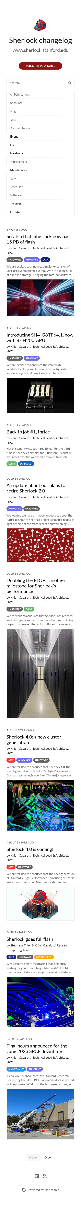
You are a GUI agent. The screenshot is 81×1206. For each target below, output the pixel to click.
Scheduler (16, 187)
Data (13, 119)
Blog (13, 111)
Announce (16, 103)
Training (15, 203)
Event (14, 136)
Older (48, 1157)
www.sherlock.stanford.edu (40, 50)
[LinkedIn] (39, 1175)
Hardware (16, 153)
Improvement (18, 161)
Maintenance (18, 170)
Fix (12, 145)
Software (16, 195)
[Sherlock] (40, 26)
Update (15, 212)
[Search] (69, 83)
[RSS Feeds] (44, 1175)
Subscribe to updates (40, 65)
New (13, 178)
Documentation (20, 128)
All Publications (20, 94)
